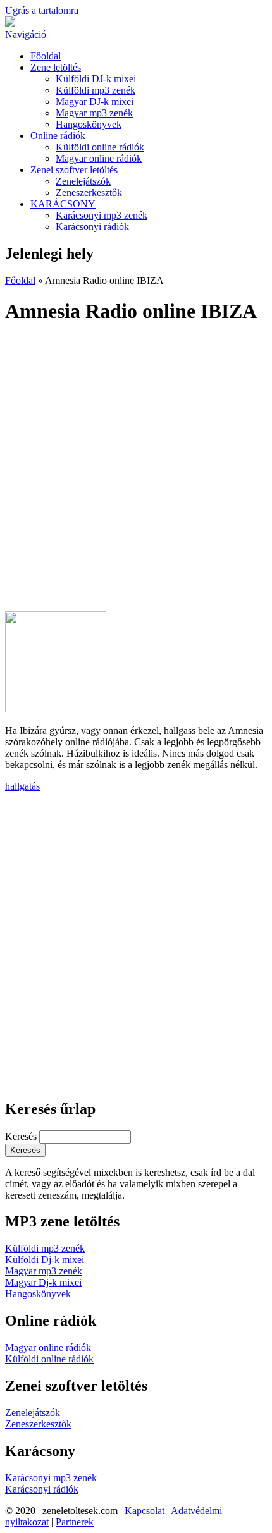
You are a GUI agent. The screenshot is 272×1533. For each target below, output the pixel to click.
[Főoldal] (10, 23)
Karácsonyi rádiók (92, 226)
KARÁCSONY (63, 203)
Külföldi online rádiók (100, 147)
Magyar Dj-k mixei (43, 1282)
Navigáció (25, 34)
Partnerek (75, 1522)
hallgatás (22, 786)
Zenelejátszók (83, 181)
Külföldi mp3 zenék (95, 90)
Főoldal (45, 56)
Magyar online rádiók (99, 158)
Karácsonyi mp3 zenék (101, 215)
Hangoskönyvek (88, 124)
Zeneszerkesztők (89, 192)
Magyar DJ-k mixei (94, 101)
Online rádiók (57, 135)
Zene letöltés (55, 67)
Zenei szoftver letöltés (74, 169)
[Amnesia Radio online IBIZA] (55, 709)
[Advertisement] (136, 473)
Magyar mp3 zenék (94, 112)
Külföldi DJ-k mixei (96, 78)
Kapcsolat (144, 1510)
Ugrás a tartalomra (41, 10)
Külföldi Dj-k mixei (44, 1259)
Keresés (22, 1136)
